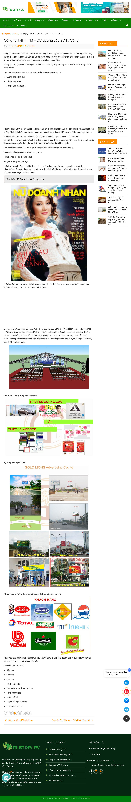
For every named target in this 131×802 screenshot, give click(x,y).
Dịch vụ (16, 33)
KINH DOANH (92, 20)
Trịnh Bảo (96, 754)
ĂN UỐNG (15, 20)
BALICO (86, 798)
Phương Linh (30, 46)
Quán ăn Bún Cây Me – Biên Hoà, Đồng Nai (71, 720)
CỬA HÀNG (52, 20)
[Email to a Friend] (15, 713)
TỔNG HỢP (8, 26)
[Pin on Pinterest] (20, 713)
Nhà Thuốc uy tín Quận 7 (60, 754)
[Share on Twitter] (11, 713)
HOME (6, 20)
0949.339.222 (107, 760)
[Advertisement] (49, 108)
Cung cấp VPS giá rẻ (58, 765)
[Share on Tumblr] (29, 713)
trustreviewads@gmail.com (111, 765)
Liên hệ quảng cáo (57, 749)
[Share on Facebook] (6, 713)
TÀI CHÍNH (21, 26)
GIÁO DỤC (77, 20)
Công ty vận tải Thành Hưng (20, 720)
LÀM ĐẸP (65, 20)
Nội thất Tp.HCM (57, 780)
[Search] (126, 25)
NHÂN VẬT (114, 20)
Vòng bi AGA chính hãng (60, 770)
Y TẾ (104, 20)
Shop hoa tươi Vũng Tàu (60, 759)
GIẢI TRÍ (27, 20)
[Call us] (101, 771)
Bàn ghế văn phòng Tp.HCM (62, 775)
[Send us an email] (96, 771)
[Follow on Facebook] (91, 771)
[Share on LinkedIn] (25, 713)
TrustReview (63, 798)
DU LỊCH (38, 20)
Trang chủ (6, 33)
